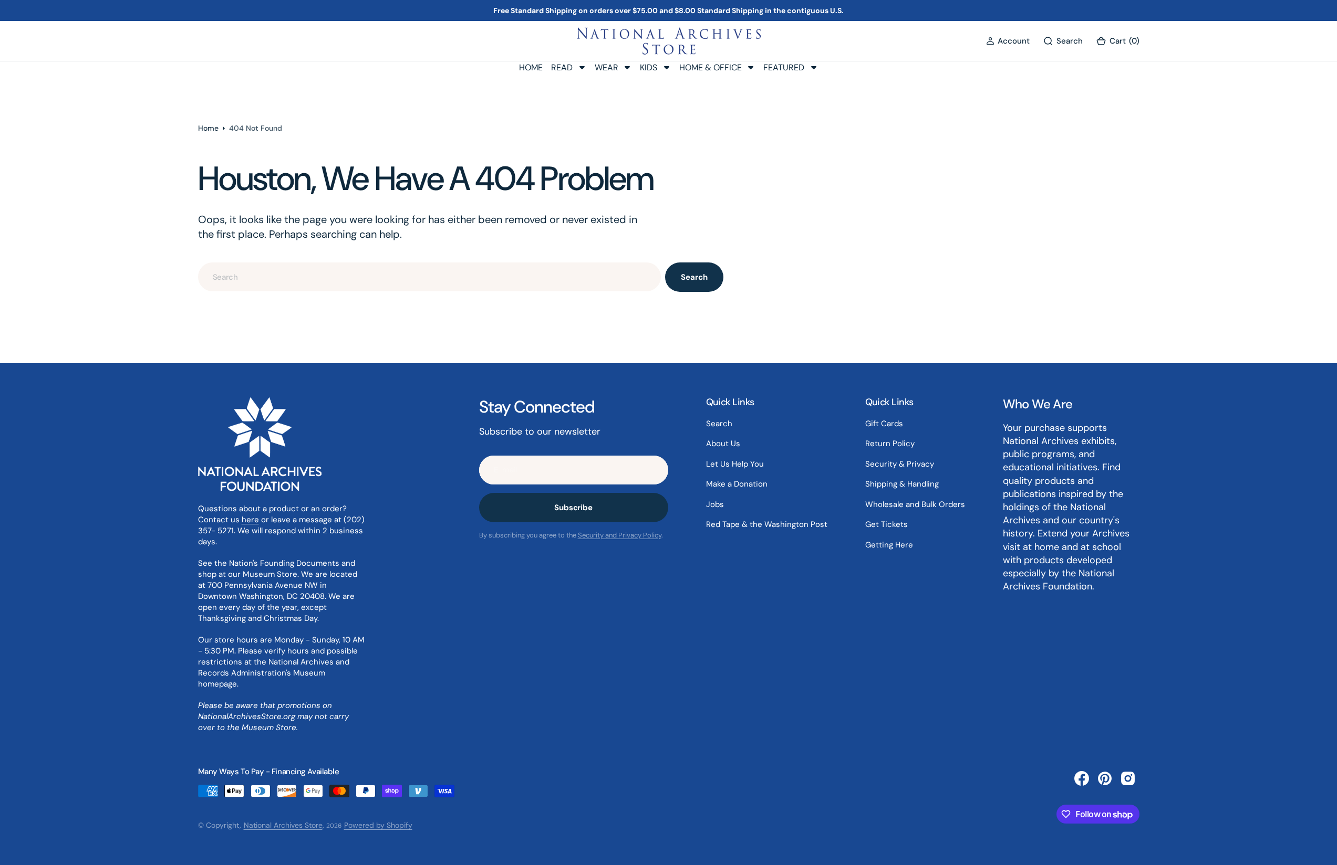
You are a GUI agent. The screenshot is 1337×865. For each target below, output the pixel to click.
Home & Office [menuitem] (710, 67)
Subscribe (573, 507)
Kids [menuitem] (648, 67)
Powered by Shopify (378, 825)
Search (694, 277)
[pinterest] (1104, 778)
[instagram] (1127, 778)
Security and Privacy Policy (619, 535)
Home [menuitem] (531, 67)
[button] (1008, 41)
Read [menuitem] (562, 67)
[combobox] (429, 276)
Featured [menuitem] (783, 67)
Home (208, 128)
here (250, 519)
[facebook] (1081, 778)
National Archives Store (283, 825)
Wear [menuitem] (606, 67)
